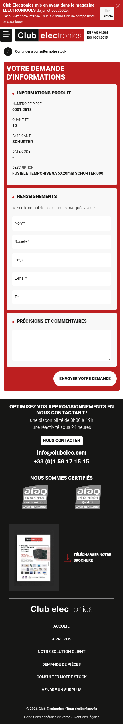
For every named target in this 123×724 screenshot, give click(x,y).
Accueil (61, 626)
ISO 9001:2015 (97, 37)
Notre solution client (62, 651)
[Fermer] (118, 5)
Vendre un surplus (61, 689)
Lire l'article (107, 13)
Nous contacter (61, 440)
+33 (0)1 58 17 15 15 (61, 461)
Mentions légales (86, 717)
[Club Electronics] (49, 35)
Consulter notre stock (62, 677)
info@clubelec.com (61, 452)
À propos (61, 639)
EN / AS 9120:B (98, 33)
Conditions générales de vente (47, 717)
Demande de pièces (61, 664)
